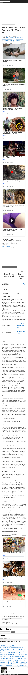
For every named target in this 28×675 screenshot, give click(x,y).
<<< (3, 246)
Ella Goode (19, 647)
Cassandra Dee (6, 647)
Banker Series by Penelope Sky (13, 40)
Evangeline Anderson (6, 649)
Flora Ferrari (5, 651)
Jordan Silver (8, 656)
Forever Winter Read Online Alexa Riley (11, 623)
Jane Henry (4, 652)
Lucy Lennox (19, 660)
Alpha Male (8, 37)
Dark (18, 37)
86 (9, 246)
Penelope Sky (19, 39)
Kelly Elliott (22, 656)
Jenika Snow (14, 653)
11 (6, 246)
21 (7, 246)
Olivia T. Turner (21, 663)
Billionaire (13, 37)
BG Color (9, 266)
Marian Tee (13, 662)
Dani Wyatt (13, 647)
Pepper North (18, 665)
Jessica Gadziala (14, 654)
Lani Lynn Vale (7, 658)
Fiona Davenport (19, 649)
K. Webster (16, 656)
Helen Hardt (13, 651)
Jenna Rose (23, 652)
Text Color (4, 266)
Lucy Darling (13, 660)
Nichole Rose (12, 663)
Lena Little (19, 658)
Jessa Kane (3, 654)
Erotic (21, 37)
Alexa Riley (7, 645)
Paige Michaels (3, 665)
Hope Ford (20, 651)
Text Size (14, 266)
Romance (4, 39)
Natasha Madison (4, 663)
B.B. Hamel (18, 645)
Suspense (9, 39)
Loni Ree (7, 660)
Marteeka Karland (23, 662)
